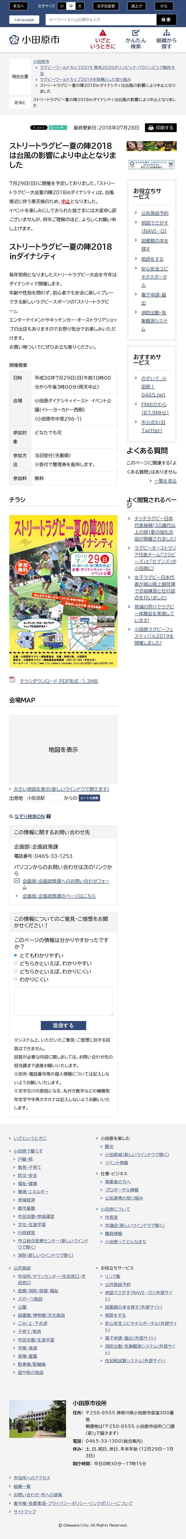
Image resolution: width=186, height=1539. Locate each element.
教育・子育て (29, 1167)
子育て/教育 (29, 1332)
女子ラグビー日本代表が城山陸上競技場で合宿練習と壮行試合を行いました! (155, 587)
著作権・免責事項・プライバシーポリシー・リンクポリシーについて (73, 1503)
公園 (22, 1307)
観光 (109, 1147)
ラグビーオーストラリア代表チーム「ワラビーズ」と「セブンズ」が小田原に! (155, 558)
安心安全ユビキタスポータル (154, 276)
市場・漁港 (27, 1348)
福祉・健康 (27, 1184)
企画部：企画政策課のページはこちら (59, 896)
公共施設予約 (155, 213)
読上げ (136, 6)
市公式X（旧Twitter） (153, 426)
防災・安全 (27, 1175)
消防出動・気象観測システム (154, 320)
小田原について (115, 1209)
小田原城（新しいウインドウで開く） (137, 1155)
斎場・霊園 (27, 1356)
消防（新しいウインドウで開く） (45, 1255)
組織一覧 (22, 1486)
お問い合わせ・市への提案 (38, 1495)
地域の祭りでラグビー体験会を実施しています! (154, 613)
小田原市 (34, 39)
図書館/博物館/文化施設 (41, 1315)
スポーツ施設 (30, 1299)
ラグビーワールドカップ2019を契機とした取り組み (85, 79)
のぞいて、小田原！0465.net (153, 386)
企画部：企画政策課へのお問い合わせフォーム (66, 884)
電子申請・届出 (153, 298)
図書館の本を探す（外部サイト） (133, 1307)
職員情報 (113, 1234)
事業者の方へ (118, 1182)
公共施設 (22, 1268)
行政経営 (26, 1233)
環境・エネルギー (33, 1192)
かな (161, 6)
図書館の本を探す (155, 244)
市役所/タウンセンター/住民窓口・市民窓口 (52, 1279)
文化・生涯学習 (32, 1225)
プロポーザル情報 (122, 1190)
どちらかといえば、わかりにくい (55, 971)
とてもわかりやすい (42, 955)
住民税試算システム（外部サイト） (135, 1361)
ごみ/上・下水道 (32, 1323)
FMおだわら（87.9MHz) (155, 408)
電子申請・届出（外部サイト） (130, 1338)
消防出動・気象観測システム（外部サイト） (140, 1349)
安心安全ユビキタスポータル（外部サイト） (141, 1326)
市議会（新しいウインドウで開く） (135, 1225)
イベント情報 (116, 1163)
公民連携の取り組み (124, 1198)
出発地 (16, 798)
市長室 (111, 1217)
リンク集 (112, 1276)
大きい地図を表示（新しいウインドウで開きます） (61, 789)
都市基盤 (26, 1208)
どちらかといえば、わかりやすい (56, 963)
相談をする (152, 259)
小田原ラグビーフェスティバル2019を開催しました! (154, 636)
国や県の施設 (31, 1372)
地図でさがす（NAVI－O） (154, 227)
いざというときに (30, 1138)
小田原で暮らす (28, 1151)
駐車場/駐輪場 (32, 1364)
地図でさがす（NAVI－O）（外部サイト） (138, 1296)
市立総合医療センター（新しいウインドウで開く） (53, 1244)
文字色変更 (106, 6)
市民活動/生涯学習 (36, 1340)
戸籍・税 (25, 1159)
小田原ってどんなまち (125, 1242)
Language (24, 19)
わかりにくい (34, 979)
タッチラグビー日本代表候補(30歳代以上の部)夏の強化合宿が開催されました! (155, 528)
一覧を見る (165, 481)
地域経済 (26, 1200)
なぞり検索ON (30, 816)
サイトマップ (25, 1512)
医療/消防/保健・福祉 (38, 1291)
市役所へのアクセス (32, 1478)
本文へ (18, 6)
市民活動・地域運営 (36, 1216)
